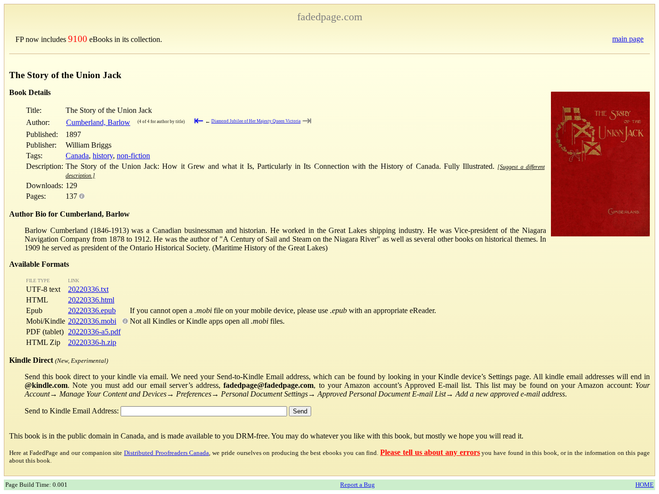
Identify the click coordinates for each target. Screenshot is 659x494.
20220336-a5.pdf (94, 332)
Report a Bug (357, 484)
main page (628, 39)
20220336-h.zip (92, 342)
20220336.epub (92, 310)
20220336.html (91, 300)
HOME (644, 484)
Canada (77, 155)
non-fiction (133, 155)
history (103, 155)
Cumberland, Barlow (98, 122)
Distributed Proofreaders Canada (166, 452)
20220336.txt (88, 289)
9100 (77, 39)
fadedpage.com (329, 17)
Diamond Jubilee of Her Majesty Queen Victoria (256, 121)
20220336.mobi (92, 321)
